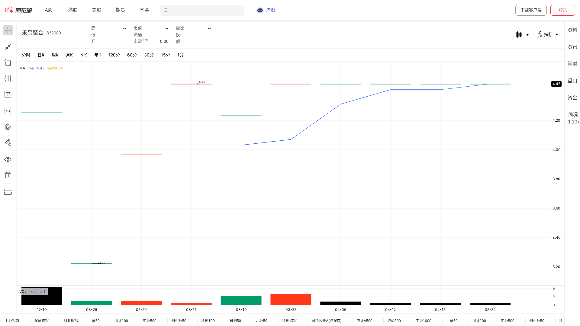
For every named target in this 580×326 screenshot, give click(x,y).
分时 (26, 54)
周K (55, 54)
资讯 (572, 47)
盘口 (572, 80)
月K (69, 54)
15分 (165, 54)
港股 (73, 10)
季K (83, 54)
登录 (563, 10)
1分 (180, 54)
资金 (572, 97)
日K (40, 54)
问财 (572, 63)
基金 (144, 10)
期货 (120, 10)
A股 (49, 10)
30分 (149, 54)
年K (97, 54)
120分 (114, 54)
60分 (132, 54)
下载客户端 (531, 10)
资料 (572, 30)
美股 (97, 10)
